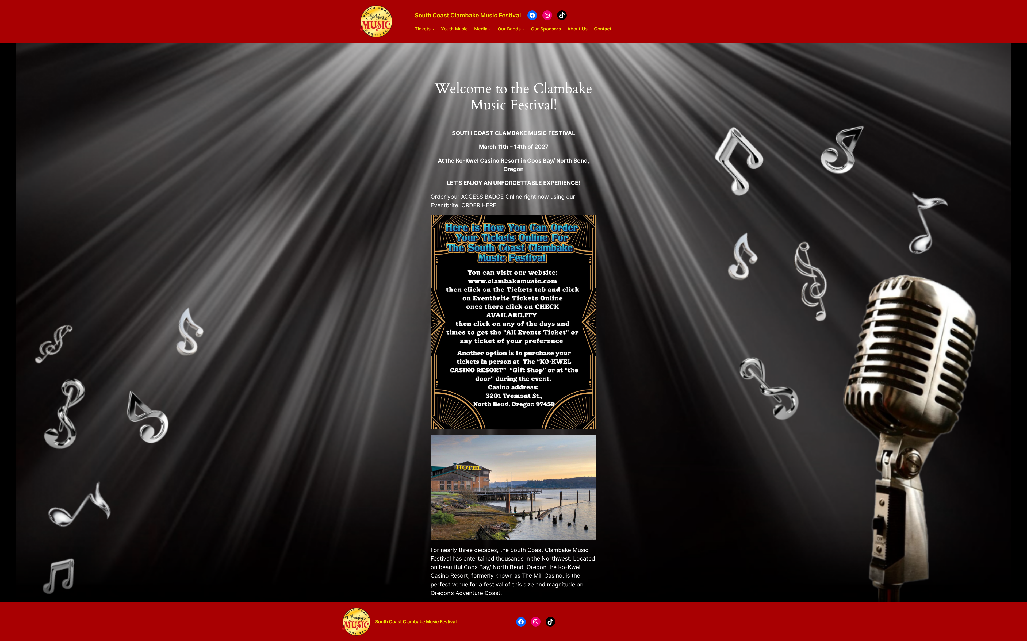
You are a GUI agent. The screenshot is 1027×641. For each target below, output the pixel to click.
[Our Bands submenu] (523, 29)
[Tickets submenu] (433, 29)
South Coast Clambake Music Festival (468, 15)
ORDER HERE (478, 205)
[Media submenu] (490, 29)
